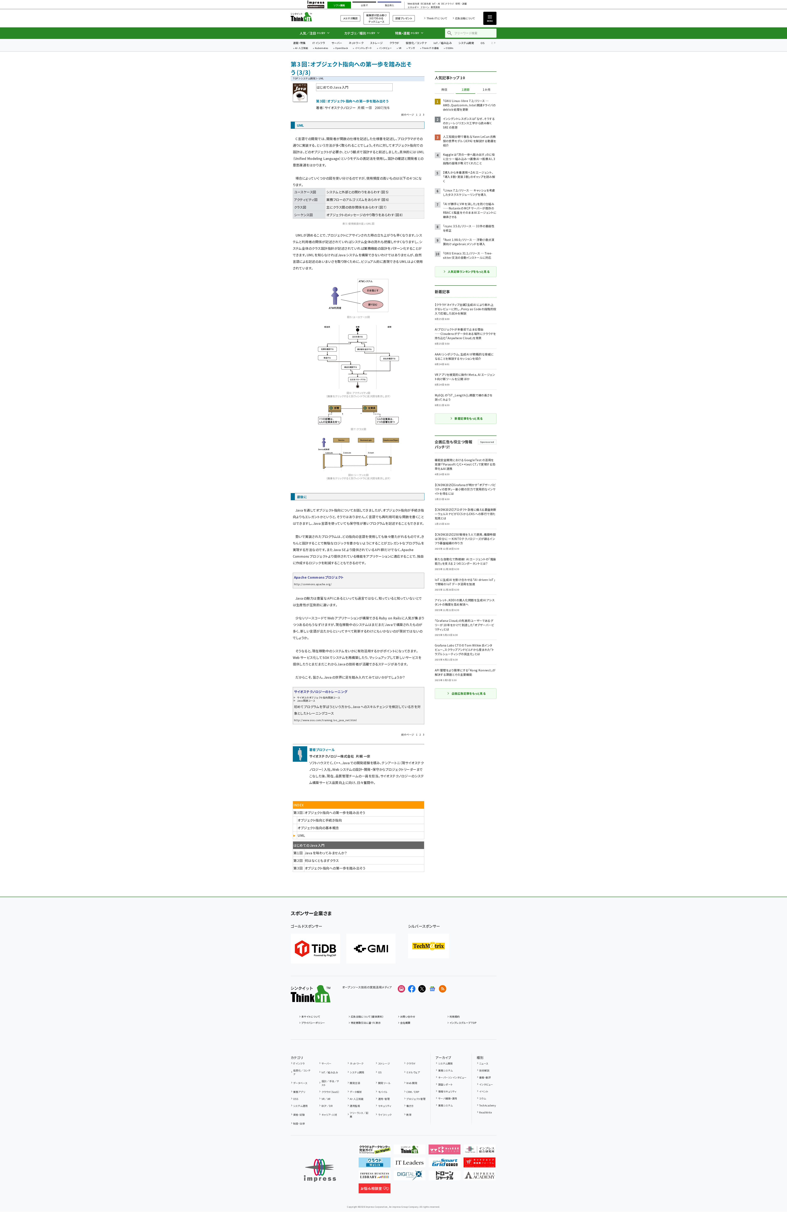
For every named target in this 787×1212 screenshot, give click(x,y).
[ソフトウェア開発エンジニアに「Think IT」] (409, 1151)
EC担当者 (426, 4)
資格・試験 (299, 1114)
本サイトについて (310, 1016)
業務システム (445, 1070)
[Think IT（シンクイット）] (310, 999)
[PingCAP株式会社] (315, 949)
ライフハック (385, 1114)
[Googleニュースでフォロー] (432, 989)
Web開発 (411, 1083)
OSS (295, 1099)
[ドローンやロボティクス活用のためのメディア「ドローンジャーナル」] (444, 1177)
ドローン (424, 7)
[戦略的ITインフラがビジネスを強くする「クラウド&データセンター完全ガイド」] (375, 1151)
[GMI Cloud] (371, 949)
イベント (483, 1091)
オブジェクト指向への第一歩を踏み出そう (335, 868)
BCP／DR (327, 1106)
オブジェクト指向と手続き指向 (320, 820)
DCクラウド (447, 4)
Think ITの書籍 (430, 48)
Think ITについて (437, 18)
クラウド (394, 43)
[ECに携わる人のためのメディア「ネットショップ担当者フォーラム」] (479, 1164)
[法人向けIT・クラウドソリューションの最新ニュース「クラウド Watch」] (375, 1164)
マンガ (411, 48)
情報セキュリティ (447, 1091)
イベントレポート (363, 48)
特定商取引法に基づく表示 (366, 1022)
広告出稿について (465, 18)
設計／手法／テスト (330, 1083)
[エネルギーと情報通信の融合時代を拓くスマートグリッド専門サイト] (444, 1164)
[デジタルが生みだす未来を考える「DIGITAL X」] (409, 1177)
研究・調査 (461, 4)
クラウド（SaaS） (330, 1092)
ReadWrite (485, 1112)
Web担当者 (413, 4)
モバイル (382, 1092)
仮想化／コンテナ (416, 43)
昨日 (444, 90)
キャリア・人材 (329, 1114)
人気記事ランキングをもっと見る (468, 271)
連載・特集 (299, 43)
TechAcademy (487, 1105)
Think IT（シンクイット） (310, 16)
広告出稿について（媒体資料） (367, 1016)
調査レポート (445, 1084)
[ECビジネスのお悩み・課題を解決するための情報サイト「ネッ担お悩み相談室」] (375, 1190)
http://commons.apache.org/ (313, 584)
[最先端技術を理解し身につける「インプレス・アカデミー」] (479, 1177)
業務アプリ (299, 1092)
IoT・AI (436, 4)
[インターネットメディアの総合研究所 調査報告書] (479, 1151)
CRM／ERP (412, 1092)
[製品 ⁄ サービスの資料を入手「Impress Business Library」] (375, 1177)
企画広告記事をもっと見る (469, 693)
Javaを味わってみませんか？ (326, 852)
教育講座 (435, 7)
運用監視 (355, 1106)
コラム (482, 1098)
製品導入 (389, 5)
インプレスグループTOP (463, 1022)
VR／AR (326, 1099)
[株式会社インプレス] (320, 1170)
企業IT (364, 5)
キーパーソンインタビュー (452, 1077)
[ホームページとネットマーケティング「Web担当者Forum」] (444, 1151)
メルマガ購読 (350, 18)
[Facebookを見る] (411, 989)
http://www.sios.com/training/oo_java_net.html (325, 720)
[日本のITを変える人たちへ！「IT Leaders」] (409, 1164)
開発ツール (384, 1083)
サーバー (336, 43)
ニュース (483, 1063)
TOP (295, 78)
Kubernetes (321, 48)
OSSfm (449, 48)
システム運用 (300, 1106)
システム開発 (466, 43)
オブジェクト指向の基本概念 (318, 827)
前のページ (407, 114)
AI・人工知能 (301, 48)
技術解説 (484, 1070)
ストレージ (376, 43)
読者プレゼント (403, 18)
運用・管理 (384, 1099)
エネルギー (413, 7)
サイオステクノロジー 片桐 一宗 (348, 107)
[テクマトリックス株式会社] (428, 946)
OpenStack (341, 48)
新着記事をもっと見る (469, 418)
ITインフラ (318, 43)
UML (301, 835)
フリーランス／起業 (359, 1114)
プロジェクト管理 (415, 1099)
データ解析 (356, 1092)
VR (400, 48)
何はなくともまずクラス (322, 860)
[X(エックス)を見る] (422, 989)
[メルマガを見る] (401, 989)
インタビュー (385, 48)
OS (483, 43)
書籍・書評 (485, 1077)
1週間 (466, 90)
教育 (409, 1114)
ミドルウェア (413, 1072)
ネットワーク (356, 43)
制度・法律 (299, 1123)
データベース (300, 1083)
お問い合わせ (407, 1016)
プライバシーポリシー (313, 1022)
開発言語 (355, 1083)
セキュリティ (384, 1106)
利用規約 (455, 1016)
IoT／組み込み (443, 43)
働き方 (410, 1106)
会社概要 (405, 1022)
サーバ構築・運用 (447, 1098)
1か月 (487, 90)
